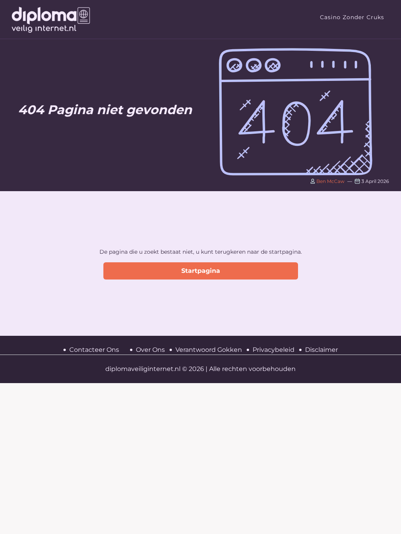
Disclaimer (321, 349)
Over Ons (150, 349)
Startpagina (200, 270)
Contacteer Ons (94, 349)
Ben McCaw (330, 181)
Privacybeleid (273, 349)
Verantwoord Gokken (208, 349)
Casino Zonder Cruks (352, 17)
